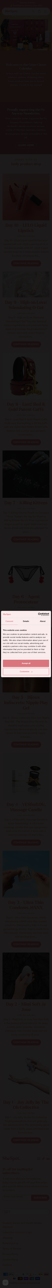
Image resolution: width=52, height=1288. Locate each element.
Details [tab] (26, 621)
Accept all (26, 663)
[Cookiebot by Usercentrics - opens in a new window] (38, 614)
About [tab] (42, 621)
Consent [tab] (9, 621)
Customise (24, 671)
